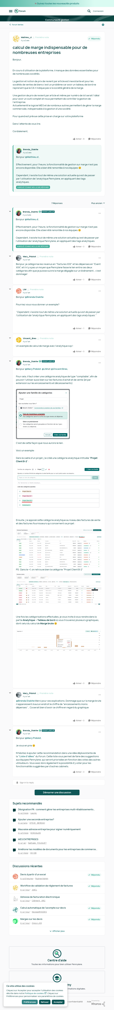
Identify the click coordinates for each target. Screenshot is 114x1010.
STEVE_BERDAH (37, 823)
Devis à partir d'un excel (33, 874)
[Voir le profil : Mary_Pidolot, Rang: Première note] (19, 258)
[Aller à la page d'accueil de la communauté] (20, 11)
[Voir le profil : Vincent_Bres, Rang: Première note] (19, 340)
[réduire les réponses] (10, 211)
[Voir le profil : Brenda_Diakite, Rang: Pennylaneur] (18, 213)
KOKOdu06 (35, 833)
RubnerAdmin (41, 878)
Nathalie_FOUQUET (37, 843)
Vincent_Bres (29, 338)
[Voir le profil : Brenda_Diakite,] (19, 151)
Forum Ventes (17, 24)
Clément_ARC (38, 900)
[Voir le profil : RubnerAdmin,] (15, 876)
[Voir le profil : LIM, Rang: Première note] (19, 291)
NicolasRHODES (39, 912)
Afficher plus (58, 931)
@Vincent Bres (59, 368)
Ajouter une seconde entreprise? (36, 819)
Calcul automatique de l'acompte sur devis (43, 907)
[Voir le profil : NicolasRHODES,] (15, 910)
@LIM (45, 368)
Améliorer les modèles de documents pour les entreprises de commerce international (57, 849)
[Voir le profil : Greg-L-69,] (15, 921)
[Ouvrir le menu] (103, 25)
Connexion (98, 11)
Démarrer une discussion (57, 792)
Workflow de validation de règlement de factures (46, 885)
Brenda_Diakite (30, 149)
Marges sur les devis (31, 919)
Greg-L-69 (37, 923)
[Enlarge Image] (58, 414)
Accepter (58, 1002)
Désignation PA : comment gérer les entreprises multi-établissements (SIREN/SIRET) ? (55, 809)
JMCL (34, 889)
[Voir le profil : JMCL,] (15, 888)
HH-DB (33, 853)
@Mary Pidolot (33, 368)
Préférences (30, 1002)
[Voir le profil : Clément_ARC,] (15, 899)
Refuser (45, 1002)
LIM (24, 289)
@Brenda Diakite (34, 297)
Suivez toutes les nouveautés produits (58, 3)
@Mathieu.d (31, 156)
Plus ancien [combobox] (98, 203)
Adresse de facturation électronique (40, 897)
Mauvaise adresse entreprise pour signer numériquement (49, 829)
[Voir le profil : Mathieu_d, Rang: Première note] (16, 38)
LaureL (33, 813)
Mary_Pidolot (29, 256)
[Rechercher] (89, 11)
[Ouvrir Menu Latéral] (11, 11)
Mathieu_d (26, 37)
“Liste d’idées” (26, 756)
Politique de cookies (34, 993)
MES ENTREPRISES (28, 839)
